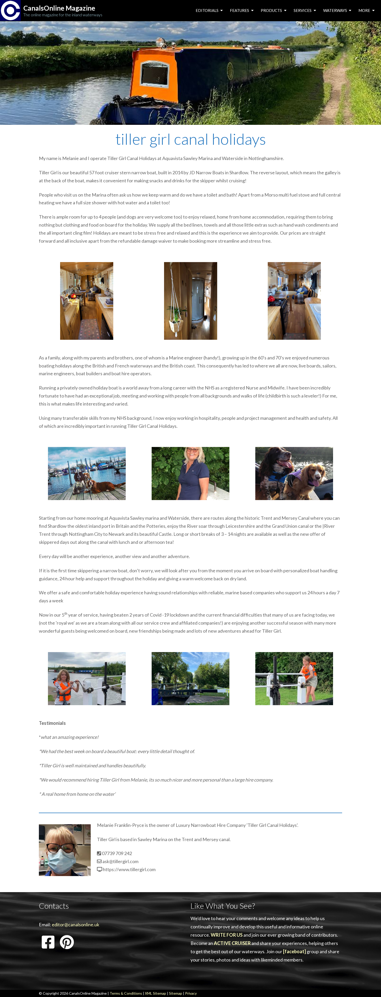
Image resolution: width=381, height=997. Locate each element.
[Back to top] (369, 985)
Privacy (191, 993)
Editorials (207, 10)
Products (272, 10)
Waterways (335, 10)
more (364, 10)
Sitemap (175, 993)
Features (240, 10)
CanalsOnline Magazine (59, 8)
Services (303, 10)
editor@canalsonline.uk (75, 924)
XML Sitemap (155, 993)
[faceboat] (294, 951)
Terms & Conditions (126, 993)
